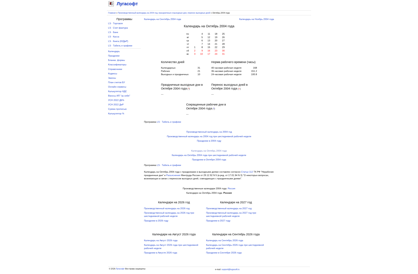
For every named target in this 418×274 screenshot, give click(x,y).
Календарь (114, 51)
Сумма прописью (117, 109)
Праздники (114, 56)
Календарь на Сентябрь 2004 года (162, 19)
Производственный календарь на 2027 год (229, 208)
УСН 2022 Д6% (116, 100)
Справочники (115, 69)
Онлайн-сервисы (117, 87)
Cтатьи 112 (247, 172)
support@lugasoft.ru (231, 269)
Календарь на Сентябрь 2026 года (224, 240)
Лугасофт (120, 269)
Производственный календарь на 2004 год (209, 132)
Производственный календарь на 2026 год (167, 208)
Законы (112, 78)
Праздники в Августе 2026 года (160, 252)
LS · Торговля (115, 23)
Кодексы (112, 73)
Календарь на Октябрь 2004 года (209, 151)
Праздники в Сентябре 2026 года (224, 252)
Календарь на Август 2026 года (160, 240)
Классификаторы (117, 64)
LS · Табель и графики (169, 122)
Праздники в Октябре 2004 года (209, 159)
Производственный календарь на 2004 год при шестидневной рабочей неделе (209, 136)
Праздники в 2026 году (156, 220)
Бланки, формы (116, 60)
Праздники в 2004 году (209, 141)
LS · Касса (113, 36)
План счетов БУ (116, 82)
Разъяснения (173, 175)
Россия (231, 188)
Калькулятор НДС (117, 91)
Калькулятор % (116, 113)
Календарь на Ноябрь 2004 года (256, 19)
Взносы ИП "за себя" (119, 96)
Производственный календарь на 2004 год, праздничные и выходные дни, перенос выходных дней (164, 13)
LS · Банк (113, 32)
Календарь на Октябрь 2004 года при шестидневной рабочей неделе (209, 155)
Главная (112, 13)
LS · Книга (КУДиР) (118, 41)
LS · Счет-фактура (118, 28)
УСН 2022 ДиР (116, 104)
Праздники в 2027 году (218, 220)
